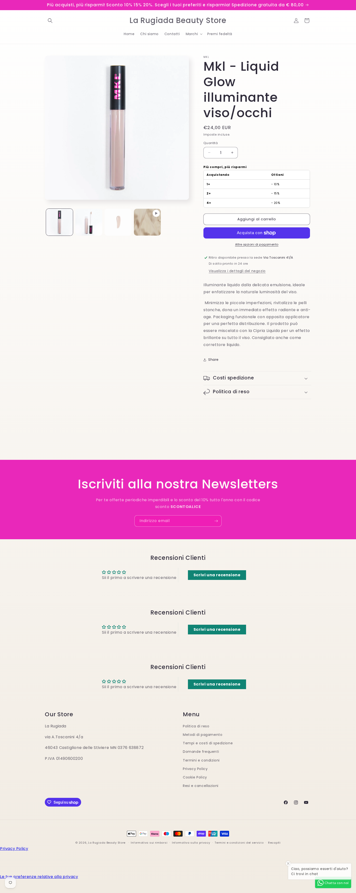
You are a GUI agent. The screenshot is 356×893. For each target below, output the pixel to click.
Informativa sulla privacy (191, 843)
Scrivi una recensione (216, 575)
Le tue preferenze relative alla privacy (39, 876)
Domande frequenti (201, 751)
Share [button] (213, 359)
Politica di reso (196, 726)
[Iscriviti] (216, 521)
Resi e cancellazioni (200, 785)
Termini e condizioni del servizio (239, 843)
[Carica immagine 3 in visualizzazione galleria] (118, 222)
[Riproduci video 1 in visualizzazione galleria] (147, 222)
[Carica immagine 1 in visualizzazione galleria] (59, 222)
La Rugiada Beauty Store (106, 843)
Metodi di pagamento (202, 734)
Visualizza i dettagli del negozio (237, 271)
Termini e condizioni (201, 760)
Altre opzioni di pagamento (257, 244)
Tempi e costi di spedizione (208, 743)
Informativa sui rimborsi (149, 843)
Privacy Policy (195, 768)
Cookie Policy (195, 777)
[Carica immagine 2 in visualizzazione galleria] (88, 222)
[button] (50, 20)
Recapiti (274, 843)
